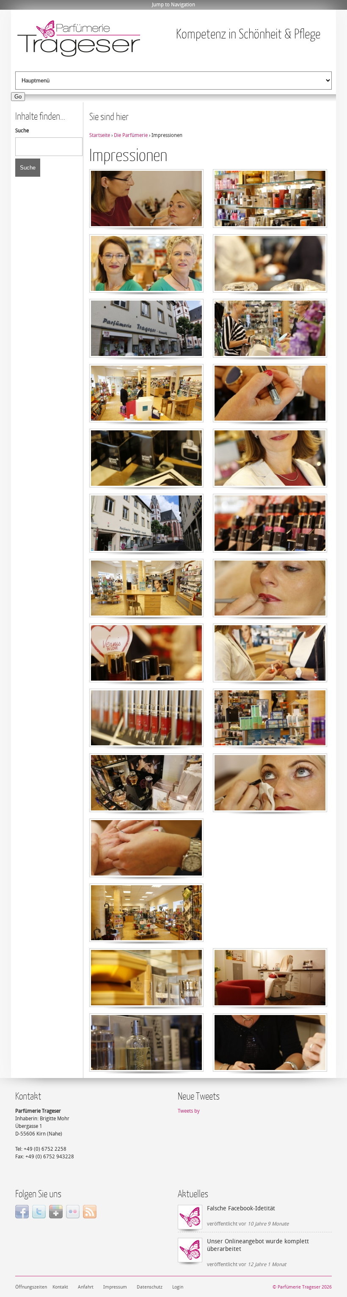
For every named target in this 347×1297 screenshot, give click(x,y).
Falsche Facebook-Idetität (241, 1208)
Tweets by (189, 1111)
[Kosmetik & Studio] (146, 226)
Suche (22, 131)
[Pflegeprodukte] (270, 745)
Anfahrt (86, 1287)
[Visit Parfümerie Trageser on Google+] (56, 1217)
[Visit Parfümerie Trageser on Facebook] (22, 1217)
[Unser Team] (146, 291)
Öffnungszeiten (31, 1287)
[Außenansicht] (146, 356)
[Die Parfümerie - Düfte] (270, 226)
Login (177, 1287)
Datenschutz (149, 1287)
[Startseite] (78, 39)
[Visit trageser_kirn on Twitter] (39, 1217)
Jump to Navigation (173, 5)
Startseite (99, 135)
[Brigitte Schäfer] (270, 486)
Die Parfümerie (131, 135)
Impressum (115, 1287)
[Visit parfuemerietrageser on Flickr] (73, 1217)
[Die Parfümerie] (270, 291)
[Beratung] (270, 356)
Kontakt (60, 1287)
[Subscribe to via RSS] (89, 1217)
